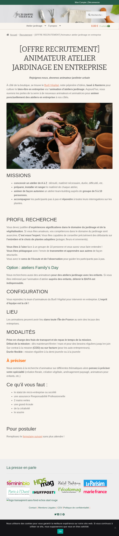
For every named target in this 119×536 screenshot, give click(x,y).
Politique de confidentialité (76, 507)
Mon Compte (80, 2)
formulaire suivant (32, 436)
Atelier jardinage (34, 26)
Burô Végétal (51, 85)
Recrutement (26, 35)
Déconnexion (94, 2)
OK (60, 531)
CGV (59, 507)
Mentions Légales (47, 507)
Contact (32, 507)
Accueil (13, 35)
